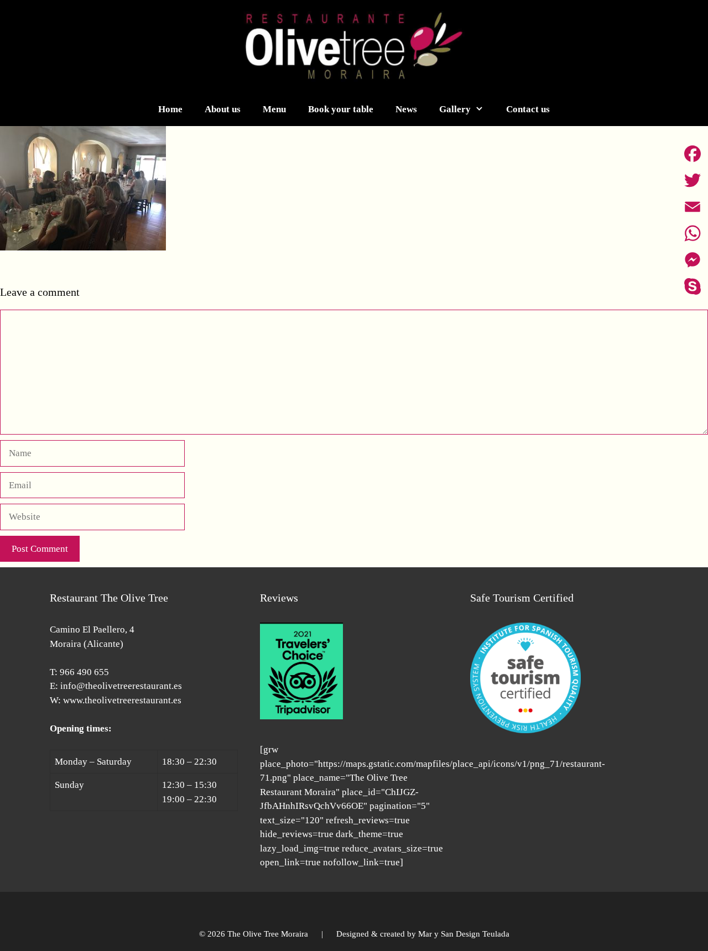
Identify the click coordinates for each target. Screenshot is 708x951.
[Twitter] (692, 180)
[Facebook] (692, 153)
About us (223, 109)
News (406, 109)
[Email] (692, 207)
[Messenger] (692, 260)
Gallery (455, 109)
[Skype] (692, 286)
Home (170, 109)
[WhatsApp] (692, 233)
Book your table (340, 109)
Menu (274, 109)
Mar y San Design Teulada (463, 933)
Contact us (528, 109)
